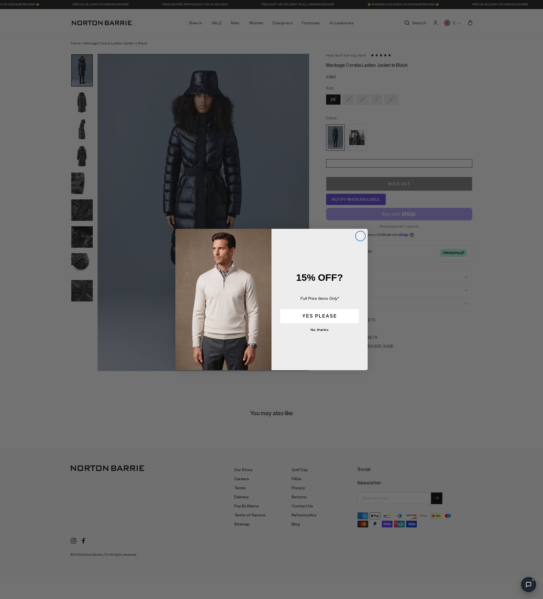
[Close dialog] (360, 236)
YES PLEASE (319, 316)
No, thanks (320, 329)
